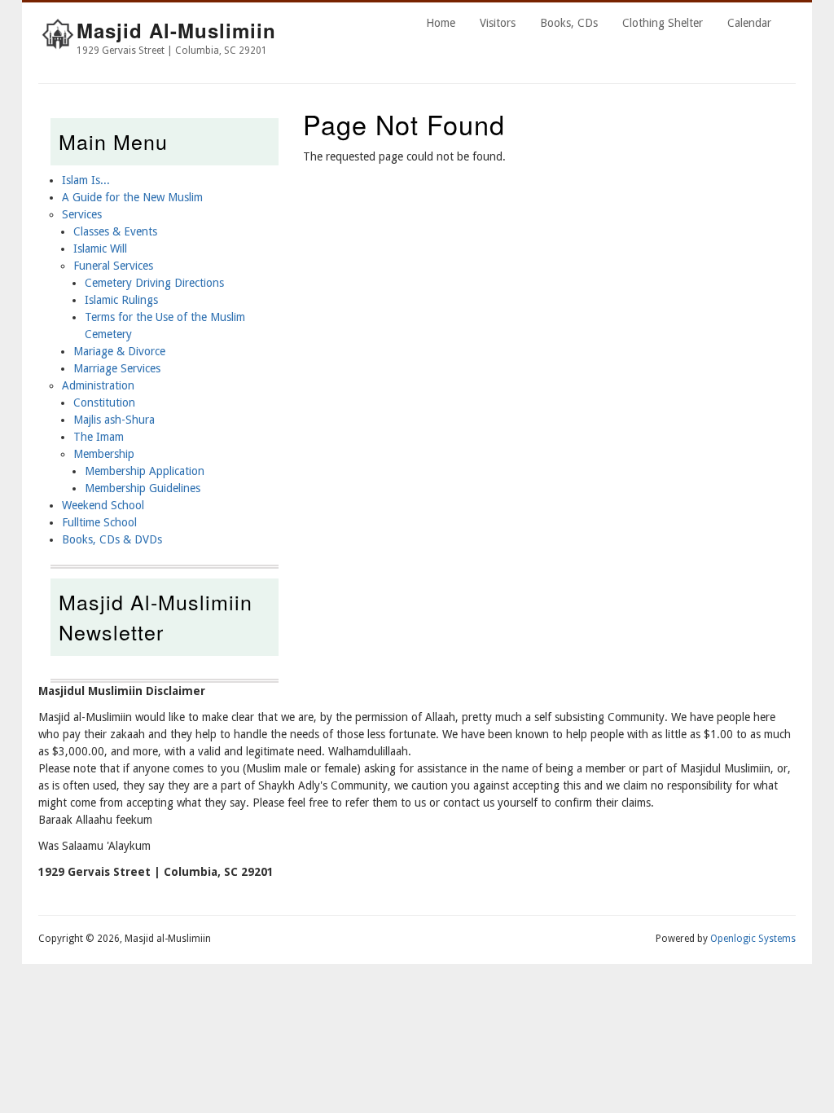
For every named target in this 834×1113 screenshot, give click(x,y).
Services (82, 214)
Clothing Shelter (662, 22)
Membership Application (144, 470)
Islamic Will (100, 248)
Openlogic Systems (753, 938)
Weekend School (103, 505)
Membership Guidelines (142, 488)
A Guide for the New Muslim (132, 197)
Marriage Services (116, 368)
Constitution (104, 402)
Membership (103, 453)
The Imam (98, 436)
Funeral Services (113, 265)
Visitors (498, 22)
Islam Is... (86, 180)
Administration (98, 385)
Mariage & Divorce (119, 351)
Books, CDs (569, 22)
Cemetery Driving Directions (154, 282)
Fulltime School (99, 522)
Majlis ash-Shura (114, 419)
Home (440, 22)
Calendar (749, 22)
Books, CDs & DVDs (112, 539)
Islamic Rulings (121, 299)
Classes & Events (115, 231)
